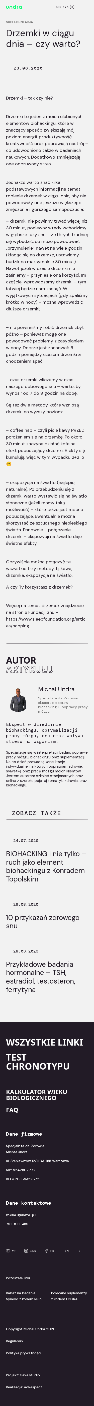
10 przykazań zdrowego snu (42, 922)
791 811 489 (17, 1224)
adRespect (33, 1387)
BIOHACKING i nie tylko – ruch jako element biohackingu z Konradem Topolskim (46, 866)
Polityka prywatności (23, 1353)
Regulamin (14, 1341)
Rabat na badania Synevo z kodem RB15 (24, 1296)
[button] (83, 7)
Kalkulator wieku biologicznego (36, 1095)
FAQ (12, 1110)
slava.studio (30, 1375)
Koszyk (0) (65, 7)
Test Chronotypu (38, 1061)
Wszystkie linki (44, 1042)
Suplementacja (19, 22)
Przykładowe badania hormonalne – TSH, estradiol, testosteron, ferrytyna (40, 977)
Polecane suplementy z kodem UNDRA (69, 1296)
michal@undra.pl (21, 1215)
